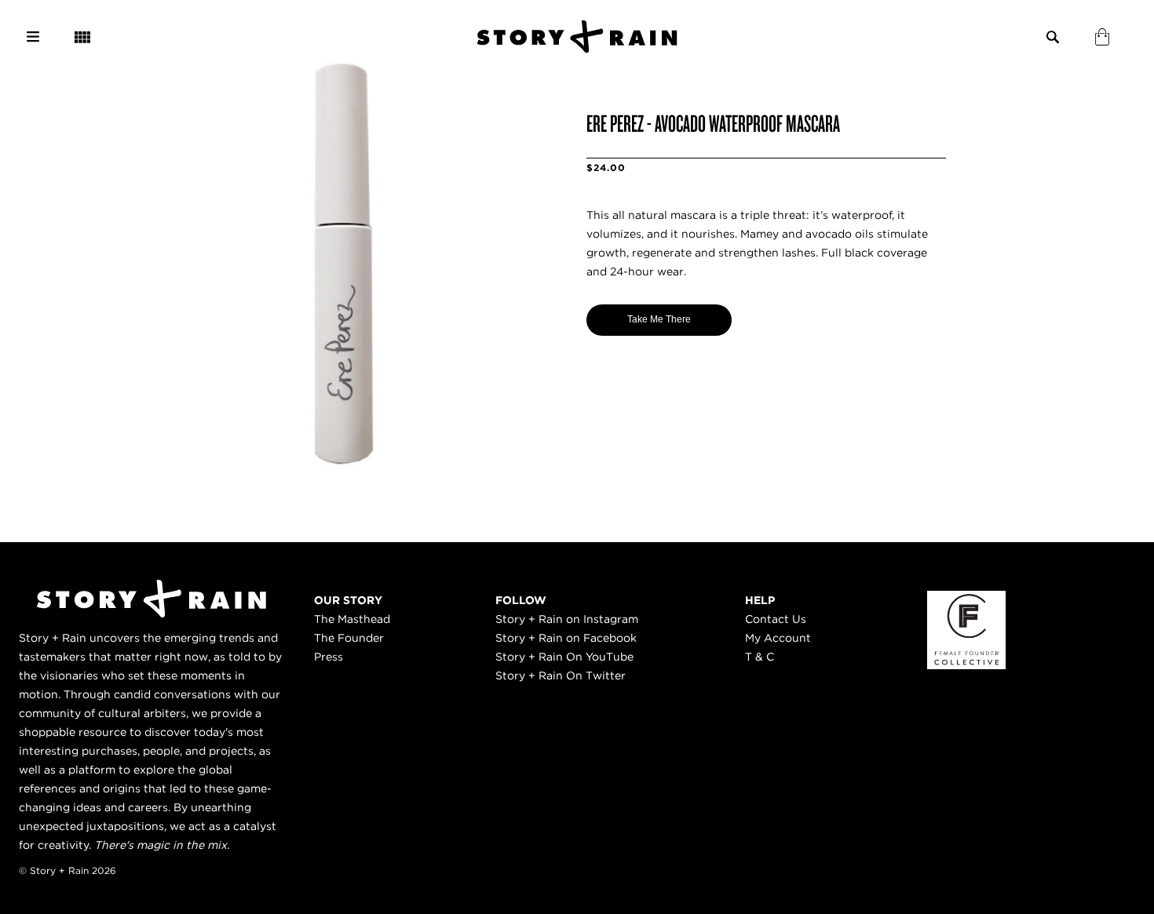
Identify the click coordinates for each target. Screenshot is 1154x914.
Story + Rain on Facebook (566, 638)
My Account (778, 638)
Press (328, 656)
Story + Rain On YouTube (564, 656)
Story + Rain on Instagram (566, 619)
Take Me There (659, 319)
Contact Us (775, 619)
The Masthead (352, 619)
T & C (759, 656)
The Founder (349, 638)
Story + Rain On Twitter (560, 675)
